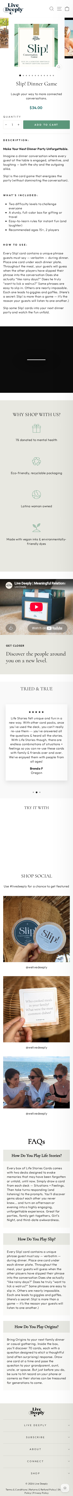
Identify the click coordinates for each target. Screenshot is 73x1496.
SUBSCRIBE (35, 1437)
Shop (35, 1473)
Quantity (12, 116)
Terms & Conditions (16, 1489)
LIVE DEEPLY (35, 1425)
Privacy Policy (40, 1492)
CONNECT (35, 1461)
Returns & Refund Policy (42, 1489)
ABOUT (36, 1449)
